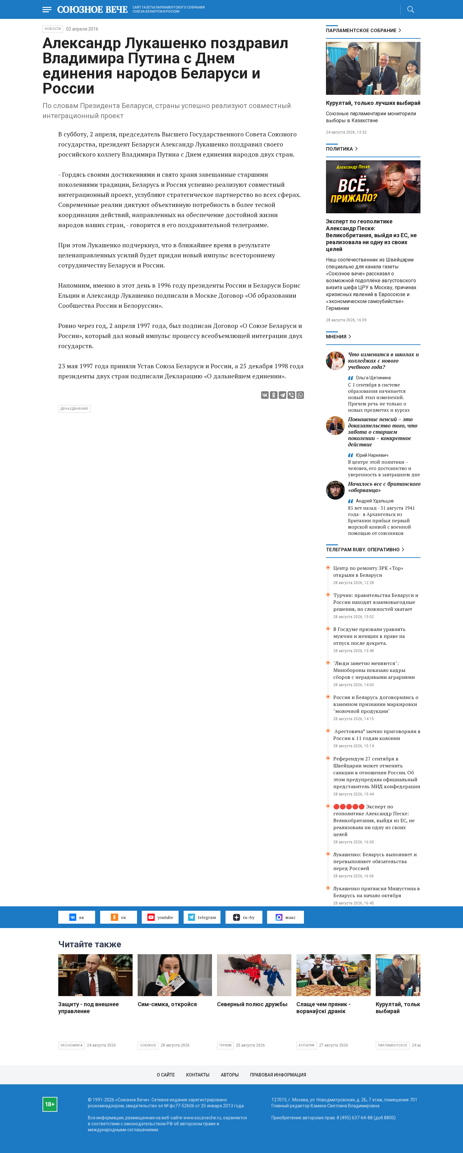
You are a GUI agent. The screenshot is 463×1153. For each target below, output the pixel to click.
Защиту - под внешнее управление (88, 1007)
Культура (307, 1045)
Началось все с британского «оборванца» (384, 487)
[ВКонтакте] (265, 395)
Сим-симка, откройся (167, 1004)
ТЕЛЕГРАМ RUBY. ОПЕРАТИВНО (363, 550)
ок (123, 917)
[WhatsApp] (300, 395)
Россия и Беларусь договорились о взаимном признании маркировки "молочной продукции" (375, 704)
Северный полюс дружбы (252, 1004)
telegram (207, 917)
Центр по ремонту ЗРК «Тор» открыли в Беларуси (368, 571)
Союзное (148, 1045)
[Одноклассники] (273, 395)
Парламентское (393, 1045)
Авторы (230, 1074)
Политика (339, 149)
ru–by (248, 917)
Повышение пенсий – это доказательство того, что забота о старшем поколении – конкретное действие (382, 432)
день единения (74, 408)
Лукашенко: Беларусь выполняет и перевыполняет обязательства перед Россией (375, 861)
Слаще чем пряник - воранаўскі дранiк (323, 1007)
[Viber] (291, 395)
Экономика (71, 1045)
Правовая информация (278, 1074)
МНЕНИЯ (336, 337)
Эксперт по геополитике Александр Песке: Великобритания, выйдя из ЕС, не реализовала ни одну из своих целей (371, 235)
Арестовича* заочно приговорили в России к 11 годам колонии (376, 735)
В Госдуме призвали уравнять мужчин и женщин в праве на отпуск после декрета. (369, 636)
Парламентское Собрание (361, 30)
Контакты (197, 1074)
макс (290, 917)
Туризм (225, 1045)
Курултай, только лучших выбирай (373, 103)
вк (81, 917)
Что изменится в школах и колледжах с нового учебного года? (383, 360)
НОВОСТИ (53, 29)
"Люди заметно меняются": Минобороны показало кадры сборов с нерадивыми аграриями (374, 670)
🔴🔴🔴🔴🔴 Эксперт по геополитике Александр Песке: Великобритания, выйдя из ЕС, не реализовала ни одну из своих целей (373, 820)
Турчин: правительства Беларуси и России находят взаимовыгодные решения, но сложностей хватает (375, 602)
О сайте (166, 1074)
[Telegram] (282, 395)
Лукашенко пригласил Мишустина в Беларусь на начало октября (376, 892)
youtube (165, 917)
